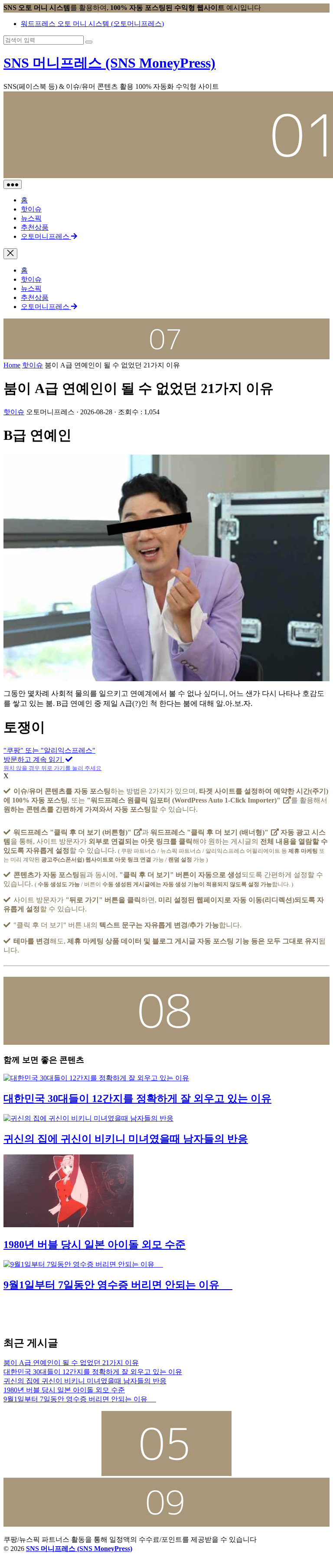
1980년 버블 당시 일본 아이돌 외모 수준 (94, 1244)
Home (11, 365)
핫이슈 (31, 209)
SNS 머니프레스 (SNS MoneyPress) (109, 63)
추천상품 (35, 227)
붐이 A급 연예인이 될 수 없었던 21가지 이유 (71, 1362)
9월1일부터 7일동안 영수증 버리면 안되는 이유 (117, 1284)
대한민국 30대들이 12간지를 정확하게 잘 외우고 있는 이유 (137, 1098)
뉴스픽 (31, 218)
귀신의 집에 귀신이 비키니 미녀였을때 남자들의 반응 (125, 1138)
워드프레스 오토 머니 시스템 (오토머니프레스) (92, 23)
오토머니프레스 (46, 236)
